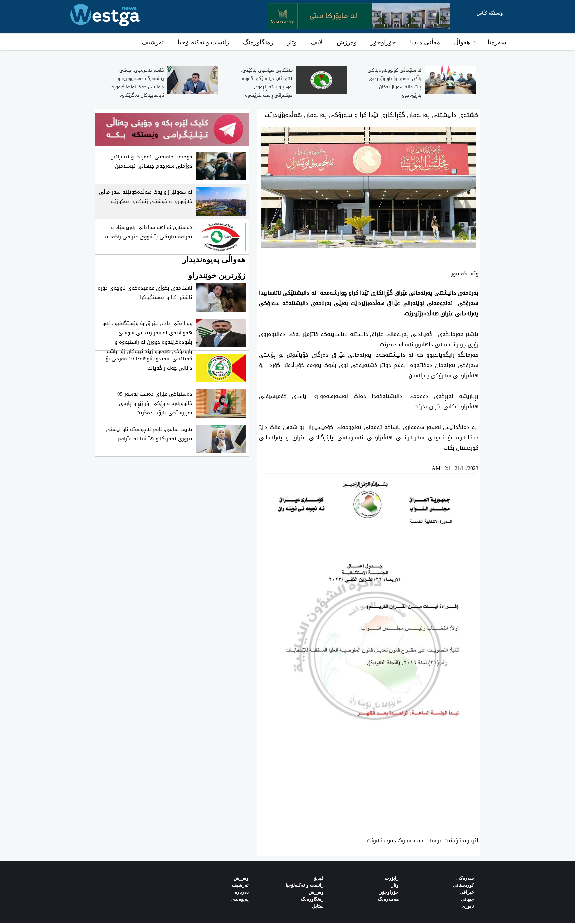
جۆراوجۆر (383, 42)
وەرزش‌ (241, 878)
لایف (317, 42)
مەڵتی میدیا (425, 42)
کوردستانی (463, 885)
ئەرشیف (153, 42)
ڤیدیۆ (319, 878)
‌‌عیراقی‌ (467, 892)
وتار (292, 42)
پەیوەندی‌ (240, 899)
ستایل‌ (318, 906)
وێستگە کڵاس (490, 13)
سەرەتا (497, 42)
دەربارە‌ (242, 892)
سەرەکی (465, 878)
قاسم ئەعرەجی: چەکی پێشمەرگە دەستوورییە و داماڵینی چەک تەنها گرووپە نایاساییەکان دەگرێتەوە (137, 82)
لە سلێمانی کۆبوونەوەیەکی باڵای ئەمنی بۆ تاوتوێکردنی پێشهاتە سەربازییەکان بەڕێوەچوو (394, 82)
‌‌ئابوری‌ (468, 906)
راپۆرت (392, 878)
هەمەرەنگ (388, 899)
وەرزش (347, 42)
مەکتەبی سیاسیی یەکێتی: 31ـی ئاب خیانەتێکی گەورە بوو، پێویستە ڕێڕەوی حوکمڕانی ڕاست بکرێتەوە (267, 82)
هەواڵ (462, 42)
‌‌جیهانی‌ (467, 899)
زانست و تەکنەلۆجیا (203, 42)
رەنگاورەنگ (258, 42)
